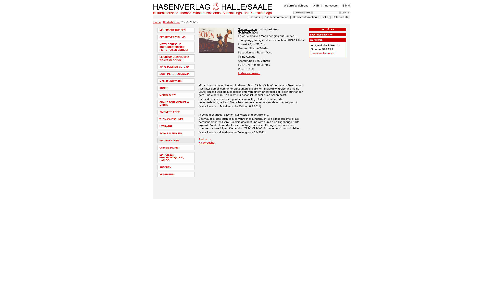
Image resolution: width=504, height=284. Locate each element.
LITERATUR (166, 126)
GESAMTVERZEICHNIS (172, 37)
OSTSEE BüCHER (169, 147)
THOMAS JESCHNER (171, 119)
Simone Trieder (247, 29)
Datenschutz (340, 17)
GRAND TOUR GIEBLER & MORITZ (174, 103)
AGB (316, 5)
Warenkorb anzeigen (324, 53)
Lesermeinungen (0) (321, 34)
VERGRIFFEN (167, 174)
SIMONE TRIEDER (169, 112)
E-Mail (346, 5)
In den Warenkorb (249, 73)
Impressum (331, 5)
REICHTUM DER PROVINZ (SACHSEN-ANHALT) (174, 58)
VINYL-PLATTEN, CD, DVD (174, 66)
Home (157, 22)
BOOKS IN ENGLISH (170, 133)
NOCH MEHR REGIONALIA (174, 74)
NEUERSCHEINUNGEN (172, 30)
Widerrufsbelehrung (296, 5)
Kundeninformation (276, 17)
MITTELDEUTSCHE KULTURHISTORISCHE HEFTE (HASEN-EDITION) (173, 47)
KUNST (163, 88)
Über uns (254, 17)
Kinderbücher (171, 22)
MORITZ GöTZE (167, 95)
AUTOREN (165, 167)
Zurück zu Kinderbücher (207, 141)
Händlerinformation (305, 17)
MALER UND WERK (170, 81)
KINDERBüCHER (169, 140)
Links (324, 17)
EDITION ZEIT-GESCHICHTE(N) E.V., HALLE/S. (171, 157)
